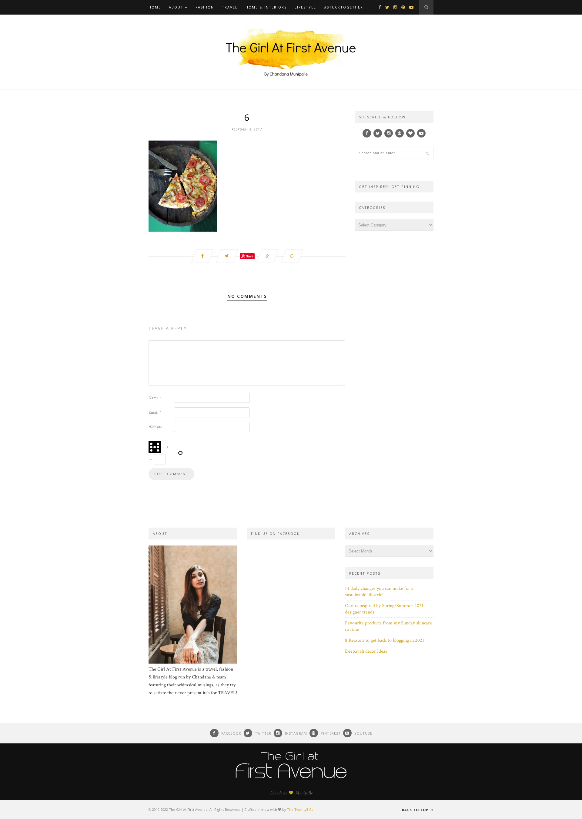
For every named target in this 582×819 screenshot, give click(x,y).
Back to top (416, 809)
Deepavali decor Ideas (366, 651)
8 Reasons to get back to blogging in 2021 (384, 640)
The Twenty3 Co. (300, 809)
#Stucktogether (343, 7)
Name (155, 398)
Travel (230, 7)
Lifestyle (305, 7)
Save (249, 256)
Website (155, 427)
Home (155, 7)
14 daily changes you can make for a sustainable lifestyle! (379, 591)
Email (155, 412)
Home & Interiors (266, 7)
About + (178, 7)
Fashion (205, 7)
